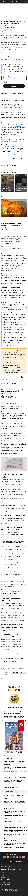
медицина (21, 668)
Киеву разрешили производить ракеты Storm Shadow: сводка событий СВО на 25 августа (15, 826)
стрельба (13, 154)
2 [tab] (11, 219)
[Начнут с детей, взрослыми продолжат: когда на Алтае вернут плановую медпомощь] (14, 464)
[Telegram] (3, 30)
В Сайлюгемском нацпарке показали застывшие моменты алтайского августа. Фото (14, 797)
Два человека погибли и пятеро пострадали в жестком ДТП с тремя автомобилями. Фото (15, 776)
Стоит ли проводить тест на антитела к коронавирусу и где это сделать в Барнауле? (13, 542)
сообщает (15, 47)
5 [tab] (17, 219)
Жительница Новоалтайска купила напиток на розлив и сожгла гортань (15, 786)
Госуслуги (6, 440)
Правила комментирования (10, 891)
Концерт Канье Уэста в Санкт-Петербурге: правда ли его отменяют (14, 848)
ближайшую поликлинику (11, 421)
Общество (7, 230)
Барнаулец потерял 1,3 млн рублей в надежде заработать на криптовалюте (15, 772)
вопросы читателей (3, 669)
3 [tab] (13, 219)
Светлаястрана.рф (10, 370)
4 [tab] (15, 219)
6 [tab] (19, 219)
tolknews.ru (7, 866)
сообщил (11, 114)
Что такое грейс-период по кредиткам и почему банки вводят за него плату (14, 708)
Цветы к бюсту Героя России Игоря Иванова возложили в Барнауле (15, 844)
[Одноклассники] (10, 30)
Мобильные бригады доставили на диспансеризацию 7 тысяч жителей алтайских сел (13, 782)
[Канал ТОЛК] (23, 159)
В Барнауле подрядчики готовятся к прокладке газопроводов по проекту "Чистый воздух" (13, 757)
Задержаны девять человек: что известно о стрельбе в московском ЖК (14, 101)
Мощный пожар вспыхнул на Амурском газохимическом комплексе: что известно (13, 211)
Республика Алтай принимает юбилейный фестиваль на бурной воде (15, 839)
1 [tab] (9, 219)
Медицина (7, 397)
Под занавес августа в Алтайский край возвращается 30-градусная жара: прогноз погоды (14, 803)
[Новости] (15, 159)
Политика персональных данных (11, 889)
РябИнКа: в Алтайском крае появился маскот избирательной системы (13, 822)
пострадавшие (4, 154)
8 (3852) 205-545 (6, 880)
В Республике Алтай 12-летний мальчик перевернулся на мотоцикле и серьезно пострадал (14, 763)
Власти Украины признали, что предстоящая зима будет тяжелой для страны (15, 830)
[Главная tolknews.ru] (14, 2)
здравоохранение (12, 668)
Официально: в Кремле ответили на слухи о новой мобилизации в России (15, 835)
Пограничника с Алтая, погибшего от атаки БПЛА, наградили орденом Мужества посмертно (15, 817)
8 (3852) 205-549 (6, 882)
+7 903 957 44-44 (6, 877)
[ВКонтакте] (7, 30)
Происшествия (7, 27)
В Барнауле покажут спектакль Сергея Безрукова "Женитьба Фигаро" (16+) (13, 712)
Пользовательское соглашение (11, 890)
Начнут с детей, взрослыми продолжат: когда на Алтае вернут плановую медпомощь (13, 476)
